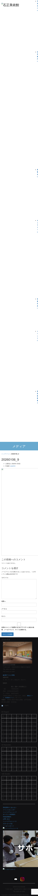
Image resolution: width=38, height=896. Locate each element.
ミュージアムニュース (10, 821)
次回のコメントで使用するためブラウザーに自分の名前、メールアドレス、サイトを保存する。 (17, 628)
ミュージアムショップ (10, 812)
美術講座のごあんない (10, 807)
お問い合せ (6, 819)
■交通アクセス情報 (9, 675)
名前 (3, 601)
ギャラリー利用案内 (9, 814)
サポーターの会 (7, 824)
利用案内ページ (9, 697)
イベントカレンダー (9, 810)
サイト (3, 616)
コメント (4, 577)
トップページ (5, 454)
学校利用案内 (7, 817)
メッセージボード (8, 826)
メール (4, 609)
